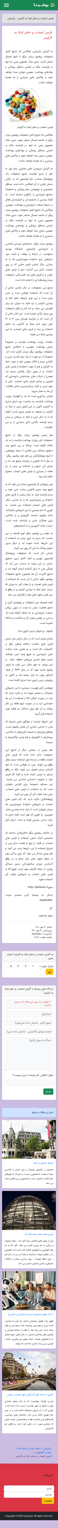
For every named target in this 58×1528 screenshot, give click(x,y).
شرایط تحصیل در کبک (43, 1163)
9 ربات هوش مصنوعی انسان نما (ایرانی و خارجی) (30, 1314)
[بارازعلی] (44, 5)
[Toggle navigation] (6, 5)
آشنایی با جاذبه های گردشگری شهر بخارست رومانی (30, 1394)
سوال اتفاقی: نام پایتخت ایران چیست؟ (32, 1075)
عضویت (48, 1501)
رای (49, 972)
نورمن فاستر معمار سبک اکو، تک (39, 1234)
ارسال (48, 1091)
